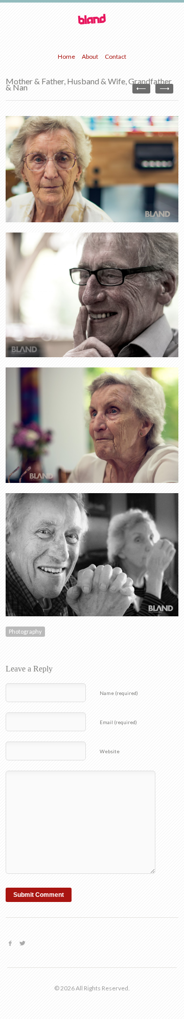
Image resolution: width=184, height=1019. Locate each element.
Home (66, 56)
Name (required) (119, 693)
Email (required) (118, 722)
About (90, 56)
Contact (115, 56)
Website (110, 751)
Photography (25, 631)
